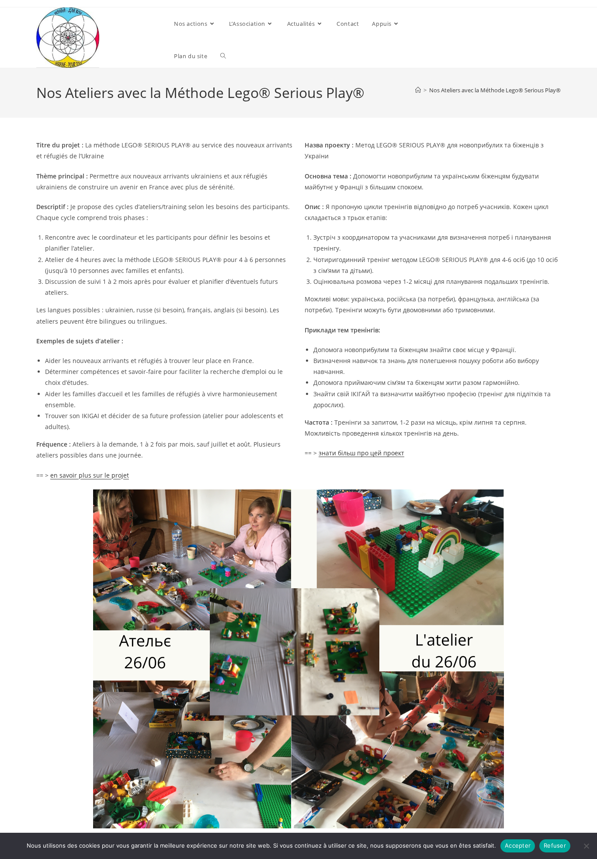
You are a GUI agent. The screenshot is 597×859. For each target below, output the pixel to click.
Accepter (518, 845)
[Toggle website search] (223, 56)
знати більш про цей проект (361, 453)
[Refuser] (586, 846)
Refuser (555, 845)
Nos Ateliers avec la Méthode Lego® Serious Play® (495, 90)
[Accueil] (418, 90)
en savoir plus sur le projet (89, 475)
